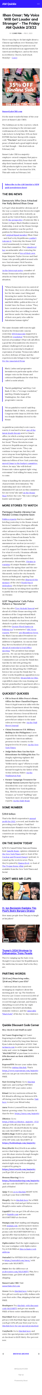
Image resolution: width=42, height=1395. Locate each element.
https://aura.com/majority (27, 1113)
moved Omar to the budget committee (19, 463)
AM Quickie (9, 4)
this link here (22, 1200)
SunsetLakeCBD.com (12, 111)
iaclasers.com (8, 1047)
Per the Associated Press (13, 361)
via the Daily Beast (21, 801)
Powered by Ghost (21, 1380)
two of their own (27, 253)
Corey (14, 58)
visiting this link (19, 1067)
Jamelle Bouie (13, 851)
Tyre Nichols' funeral (24, 608)
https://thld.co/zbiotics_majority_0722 (20, 1122)
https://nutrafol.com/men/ (17, 1260)
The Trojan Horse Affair (13, 866)
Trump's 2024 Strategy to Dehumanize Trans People (17, 952)
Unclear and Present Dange (14, 857)
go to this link (19, 1192)
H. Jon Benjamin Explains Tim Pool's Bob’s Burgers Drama (19, 909)
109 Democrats (18, 334)
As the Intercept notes (12, 270)
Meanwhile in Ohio (29, 678)
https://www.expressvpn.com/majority (20, 1070)
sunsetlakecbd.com (11, 1286)
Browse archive (21, 1354)
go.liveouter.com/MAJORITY (15, 1271)
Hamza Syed (23, 863)
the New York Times (11, 854)
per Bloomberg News (28, 632)
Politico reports (9, 519)
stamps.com (12, 1226)
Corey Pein (17, 33)
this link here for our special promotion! (20, 1326)
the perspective (15, 220)
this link (31, 1082)
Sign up (21, 1375)
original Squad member (16, 235)
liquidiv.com (12, 1214)
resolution (17, 337)
